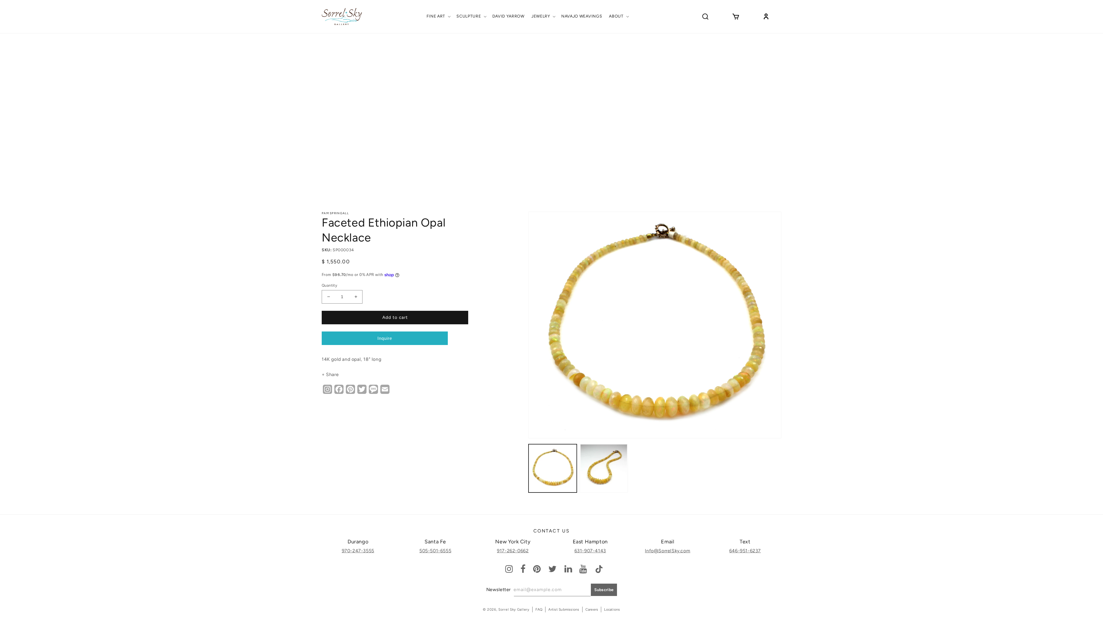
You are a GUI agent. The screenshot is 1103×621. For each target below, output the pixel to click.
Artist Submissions (563, 609)
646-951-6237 (745, 550)
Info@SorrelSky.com (667, 550)
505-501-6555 (435, 550)
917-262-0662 (513, 550)
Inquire (384, 338)
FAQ (539, 609)
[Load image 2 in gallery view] (604, 468)
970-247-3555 (358, 550)
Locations (612, 609)
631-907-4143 (590, 550)
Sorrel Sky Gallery (513, 609)
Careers (591, 609)
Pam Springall (335, 213)
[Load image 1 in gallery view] (553, 468)
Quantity (329, 285)
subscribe (604, 589)
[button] (438, 16)
